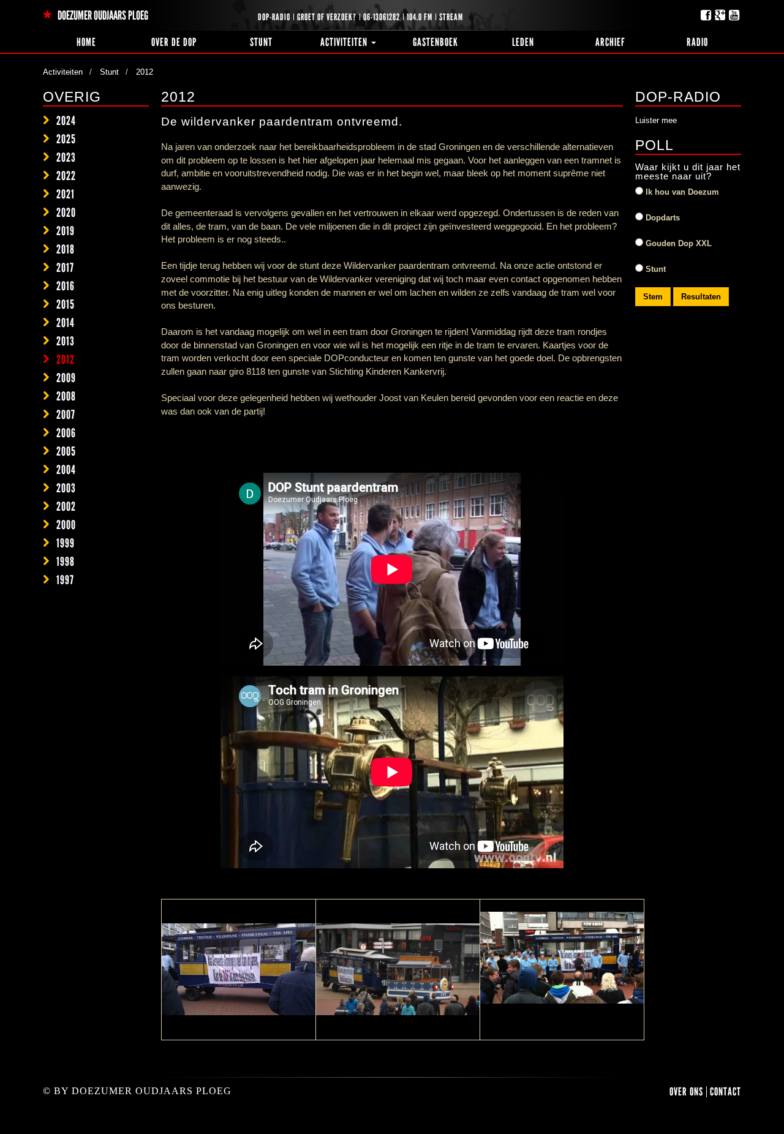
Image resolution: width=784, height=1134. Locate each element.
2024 (66, 120)
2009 (66, 377)
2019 (65, 230)
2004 (66, 469)
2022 (66, 175)
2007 (65, 414)
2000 (66, 524)
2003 (66, 488)
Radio (697, 42)
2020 (66, 212)
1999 (65, 543)
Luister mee (656, 120)
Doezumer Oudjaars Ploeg (102, 15)
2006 (66, 433)
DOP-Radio (678, 97)
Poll (654, 145)
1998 (65, 561)
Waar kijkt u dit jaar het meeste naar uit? (688, 172)
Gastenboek (435, 42)
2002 (66, 506)
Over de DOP (174, 42)
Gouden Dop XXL (677, 243)
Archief (610, 42)
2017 (65, 267)
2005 (66, 451)
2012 (65, 359)
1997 (65, 580)
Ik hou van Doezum (681, 192)
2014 (65, 322)
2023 (66, 157)
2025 (66, 139)
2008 (66, 396)
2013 (65, 341)
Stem (653, 296)
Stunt (261, 42)
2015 (65, 304)
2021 (65, 194)
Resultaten (701, 296)
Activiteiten (345, 42)
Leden (523, 42)
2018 (65, 249)
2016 (65, 286)
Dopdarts (661, 217)
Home (86, 42)
